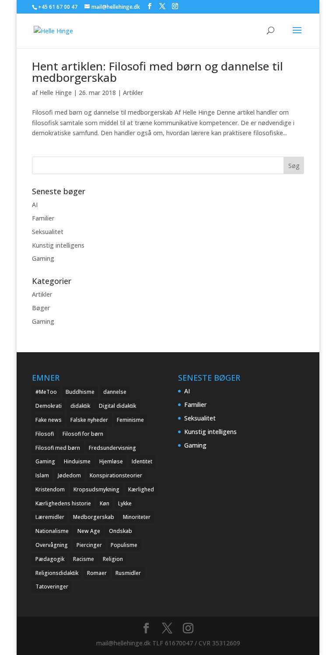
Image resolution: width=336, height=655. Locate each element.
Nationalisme (52, 531)
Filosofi (44, 434)
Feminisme (130, 420)
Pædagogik (49, 559)
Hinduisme (77, 461)
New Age (88, 531)
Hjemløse (111, 461)
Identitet (142, 461)
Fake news (48, 420)
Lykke (125, 503)
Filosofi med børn (57, 448)
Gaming (43, 258)
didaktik (80, 406)
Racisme (83, 559)
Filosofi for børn (83, 434)
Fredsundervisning (112, 448)
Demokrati (48, 406)
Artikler (133, 92)
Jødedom (69, 475)
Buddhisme (80, 392)
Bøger (41, 308)
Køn (104, 503)
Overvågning (51, 545)
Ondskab (120, 531)
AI (35, 204)
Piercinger (89, 545)
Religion (113, 559)
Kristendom (50, 489)
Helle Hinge (55, 92)
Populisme (124, 545)
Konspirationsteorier (116, 475)
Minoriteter (136, 517)
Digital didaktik (117, 406)
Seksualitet (47, 232)
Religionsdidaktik (56, 573)
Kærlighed (141, 489)
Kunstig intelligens (58, 245)
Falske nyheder (89, 420)
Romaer (97, 573)
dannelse (114, 392)
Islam (42, 475)
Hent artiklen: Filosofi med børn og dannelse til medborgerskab (157, 71)
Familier (43, 218)
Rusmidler (128, 573)
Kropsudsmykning (96, 489)
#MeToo (46, 392)
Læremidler (49, 517)
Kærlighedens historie (63, 503)
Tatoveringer (51, 586)
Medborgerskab (93, 517)
